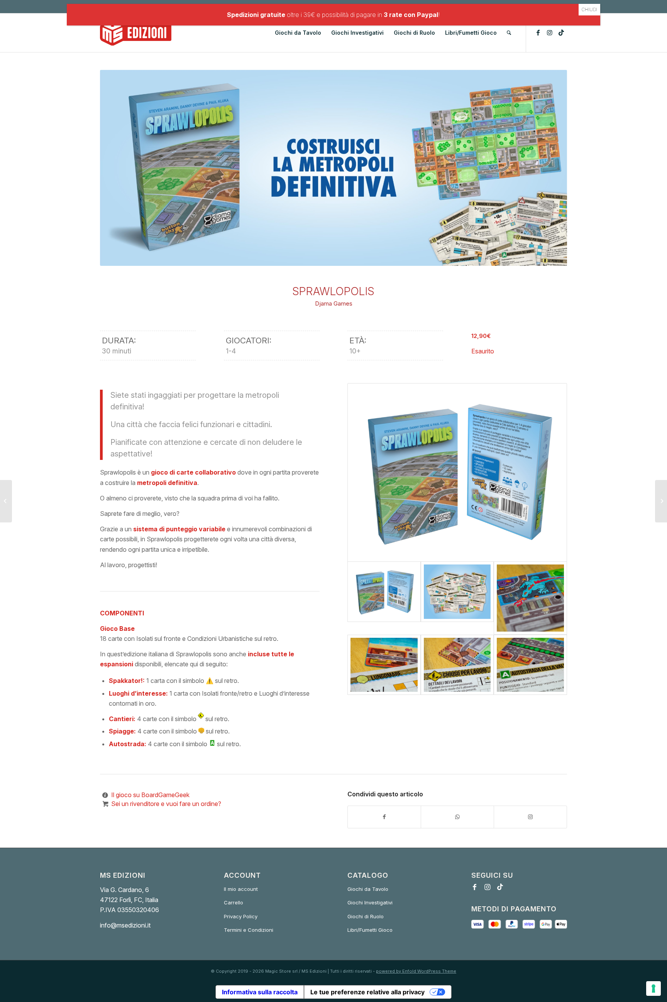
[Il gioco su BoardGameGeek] (105, 795)
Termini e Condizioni (248, 930)
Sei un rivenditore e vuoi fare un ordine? (166, 804)
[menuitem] (298, 33)
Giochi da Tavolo (367, 889)
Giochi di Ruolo (365, 916)
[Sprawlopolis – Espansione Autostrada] (530, 665)
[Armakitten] (6, 501)
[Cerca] (509, 33)
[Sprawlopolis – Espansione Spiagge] (384, 665)
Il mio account (241, 889)
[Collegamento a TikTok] (561, 32)
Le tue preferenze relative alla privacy (367, 992)
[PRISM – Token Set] (661, 501)
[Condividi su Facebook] (384, 817)
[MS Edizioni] (135, 33)
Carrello (233, 902)
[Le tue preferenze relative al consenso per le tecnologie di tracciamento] (653, 988)
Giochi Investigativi (370, 902)
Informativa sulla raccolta (260, 992)
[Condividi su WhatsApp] (457, 817)
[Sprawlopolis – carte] (457, 598)
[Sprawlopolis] (457, 472)
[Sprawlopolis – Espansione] (530, 598)
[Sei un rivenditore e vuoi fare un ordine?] (105, 803)
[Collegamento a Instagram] (549, 32)
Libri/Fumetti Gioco (370, 930)
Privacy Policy (240, 916)
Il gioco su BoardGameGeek (150, 795)
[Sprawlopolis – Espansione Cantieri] (457, 665)
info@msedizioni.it (125, 925)
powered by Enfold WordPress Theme (416, 971)
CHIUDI (589, 9)
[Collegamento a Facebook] (538, 32)
